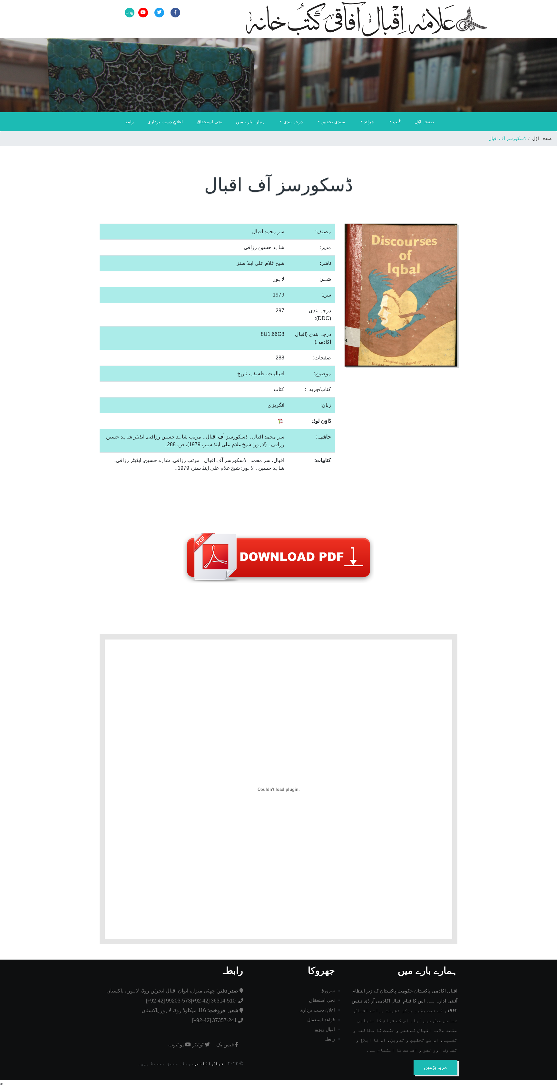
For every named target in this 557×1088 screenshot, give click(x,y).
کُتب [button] (396, 121)
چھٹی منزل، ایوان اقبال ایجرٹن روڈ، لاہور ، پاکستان (172, 990)
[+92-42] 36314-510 (214, 1000)
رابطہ (128, 121)
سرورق (327, 990)
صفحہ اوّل (424, 121)
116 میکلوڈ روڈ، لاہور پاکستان (190, 1010)
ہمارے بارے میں (250, 121)
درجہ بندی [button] (292, 121)
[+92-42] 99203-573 (168, 1000)
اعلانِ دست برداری (165, 121)
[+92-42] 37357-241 (214, 1020)
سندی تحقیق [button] (332, 121)
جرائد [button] (368, 121)
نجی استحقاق (209, 121)
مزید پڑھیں (435, 1067)
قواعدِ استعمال (321, 1019)
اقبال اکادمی (210, 1063)
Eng (129, 12)
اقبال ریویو (325, 1029)
